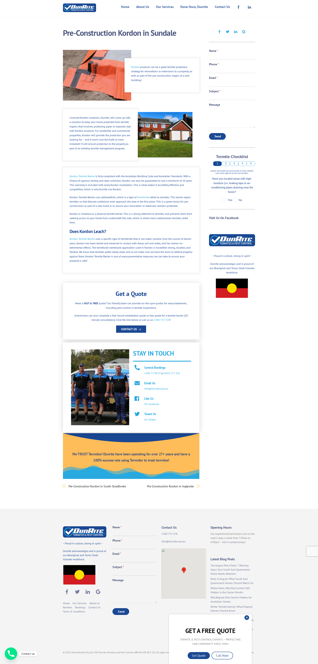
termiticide (143, 197)
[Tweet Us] (137, 414)
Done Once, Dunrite (194, 7)
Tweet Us (150, 414)
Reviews (67, 607)
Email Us (149, 383)
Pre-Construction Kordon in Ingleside (170, 486)
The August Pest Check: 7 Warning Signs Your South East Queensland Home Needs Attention (230, 569)
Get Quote (199, 655)
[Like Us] (137, 399)
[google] (243, 31)
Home (125, 7)
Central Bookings (154, 367)
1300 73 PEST (152, 373)
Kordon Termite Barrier (82, 176)
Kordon (135, 67)
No (240, 200)
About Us (142, 7)
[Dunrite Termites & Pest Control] (79, 10)
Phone (214, 64)
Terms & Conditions (74, 611)
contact (233, 542)
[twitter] (227, 31)
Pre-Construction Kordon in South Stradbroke (97, 486)
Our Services (165, 7)
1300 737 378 (162, 319)
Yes (230, 200)
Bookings (80, 607)
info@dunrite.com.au (156, 388)
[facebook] (219, 31)
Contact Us (222, 7)
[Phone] (11, 653)
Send (217, 136)
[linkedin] (235, 31)
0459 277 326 (172, 373)
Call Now (222, 655)
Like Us (148, 398)
